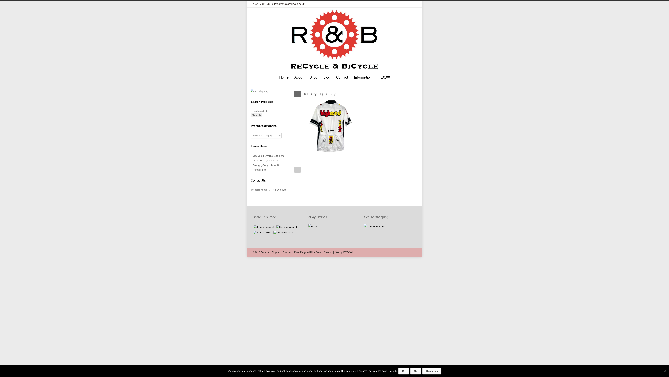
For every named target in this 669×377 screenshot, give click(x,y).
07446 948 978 (262, 4)
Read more (432, 371)
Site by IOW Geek (344, 252)
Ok (403, 371)
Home (284, 77)
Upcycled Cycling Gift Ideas (269, 155)
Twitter (378, 4)
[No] (664, 371)
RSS (412, 4)
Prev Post (297, 170)
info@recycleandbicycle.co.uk (289, 4)
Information (363, 77)
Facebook (385, 4)
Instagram (398, 4)
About (298, 77)
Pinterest (405, 4)
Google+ (392, 4)
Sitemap (328, 252)
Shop (313, 77)
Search (256, 115)
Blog (326, 77)
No (415, 371)
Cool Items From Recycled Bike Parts (302, 252)
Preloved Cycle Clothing (266, 160)
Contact (342, 77)
